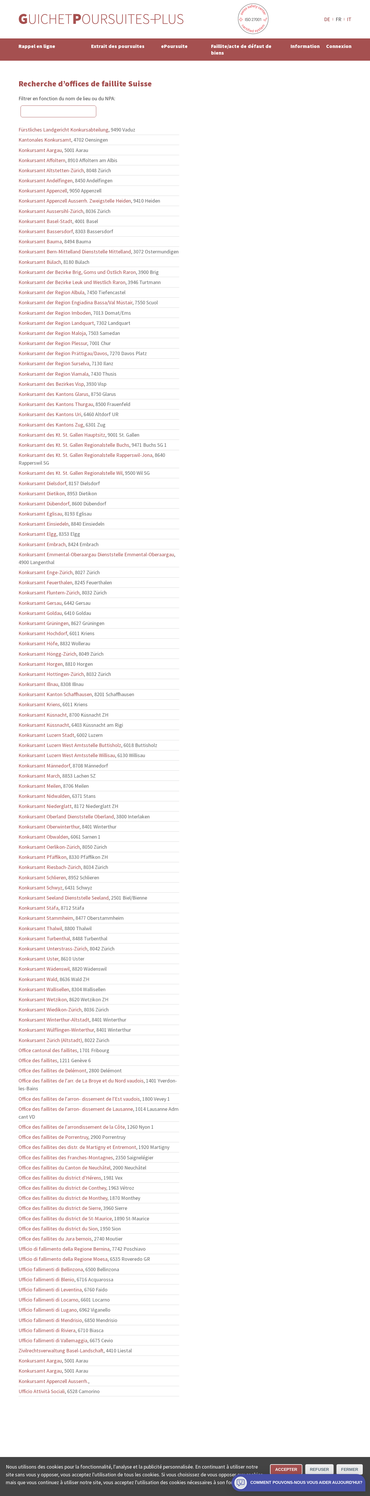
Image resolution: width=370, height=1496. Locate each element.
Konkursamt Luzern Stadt (46, 735)
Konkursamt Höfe (38, 643)
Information (305, 46)
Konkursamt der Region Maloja (52, 333)
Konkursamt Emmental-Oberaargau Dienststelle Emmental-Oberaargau (96, 554)
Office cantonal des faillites (47, 1050)
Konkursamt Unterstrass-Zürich (52, 948)
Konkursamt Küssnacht (43, 725)
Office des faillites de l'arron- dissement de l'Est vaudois (79, 1098)
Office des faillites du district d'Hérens (59, 1177)
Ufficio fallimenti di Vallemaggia (52, 1340)
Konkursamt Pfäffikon (42, 857)
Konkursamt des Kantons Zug (50, 424)
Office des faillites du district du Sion (58, 1228)
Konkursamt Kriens (39, 704)
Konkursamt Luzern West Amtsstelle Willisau (66, 755)
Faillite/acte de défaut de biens (241, 49)
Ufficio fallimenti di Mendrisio (50, 1320)
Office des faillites (37, 1060)
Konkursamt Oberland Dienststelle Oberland (66, 816)
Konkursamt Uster (38, 958)
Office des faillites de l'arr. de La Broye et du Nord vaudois (81, 1080)
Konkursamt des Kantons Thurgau (55, 404)
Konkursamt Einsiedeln (43, 523)
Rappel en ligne (36, 46)
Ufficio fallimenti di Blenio (46, 1279)
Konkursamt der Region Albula (51, 292)
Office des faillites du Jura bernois (55, 1238)
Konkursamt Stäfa (38, 907)
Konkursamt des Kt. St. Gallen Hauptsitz (61, 434)
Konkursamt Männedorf (44, 765)
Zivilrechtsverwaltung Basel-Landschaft (60, 1350)
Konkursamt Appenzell (42, 190)
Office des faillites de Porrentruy (53, 1137)
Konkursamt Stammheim (45, 918)
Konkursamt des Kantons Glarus (53, 394)
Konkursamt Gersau (40, 603)
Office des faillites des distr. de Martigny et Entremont (77, 1147)
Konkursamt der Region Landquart (56, 323)
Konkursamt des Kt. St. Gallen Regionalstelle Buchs (73, 445)
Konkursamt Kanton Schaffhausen (55, 694)
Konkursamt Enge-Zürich (45, 572)
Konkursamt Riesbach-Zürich (49, 867)
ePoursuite (174, 46)
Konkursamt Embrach (42, 544)
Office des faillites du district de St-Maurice (65, 1218)
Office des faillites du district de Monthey (62, 1198)
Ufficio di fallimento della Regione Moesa (63, 1259)
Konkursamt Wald (37, 979)
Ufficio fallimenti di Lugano (47, 1309)
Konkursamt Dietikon (41, 493)
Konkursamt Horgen (40, 664)
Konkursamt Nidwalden (44, 796)
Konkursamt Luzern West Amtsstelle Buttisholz (69, 745)
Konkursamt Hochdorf (42, 633)
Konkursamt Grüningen (43, 623)
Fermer (349, 1469)
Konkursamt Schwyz (40, 887)
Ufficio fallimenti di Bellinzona (50, 1269)
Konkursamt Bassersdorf (45, 231)
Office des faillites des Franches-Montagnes (65, 1157)
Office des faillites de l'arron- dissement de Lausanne (75, 1109)
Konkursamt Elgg (37, 534)
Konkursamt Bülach (39, 262)
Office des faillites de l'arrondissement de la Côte (71, 1127)
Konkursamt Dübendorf (43, 503)
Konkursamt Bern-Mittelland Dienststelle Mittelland (74, 251)
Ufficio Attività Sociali (41, 1391)
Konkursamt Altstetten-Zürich (51, 170)
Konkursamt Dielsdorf (42, 483)
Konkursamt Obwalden (43, 836)
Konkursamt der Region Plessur (52, 343)
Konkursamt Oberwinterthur (48, 826)
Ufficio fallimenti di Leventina (50, 1289)
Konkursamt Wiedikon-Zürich (50, 1009)
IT (349, 19)
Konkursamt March (39, 775)
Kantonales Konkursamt (44, 139)
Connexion (339, 46)
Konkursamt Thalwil (40, 928)
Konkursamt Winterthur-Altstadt (53, 1019)
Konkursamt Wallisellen (43, 989)
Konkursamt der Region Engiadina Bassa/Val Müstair (75, 302)
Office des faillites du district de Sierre (59, 1208)
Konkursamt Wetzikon (42, 999)
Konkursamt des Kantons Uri (49, 414)
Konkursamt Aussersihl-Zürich (50, 211)
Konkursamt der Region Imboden (54, 312)
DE (327, 19)
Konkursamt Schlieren (42, 877)
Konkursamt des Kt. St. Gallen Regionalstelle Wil (70, 473)
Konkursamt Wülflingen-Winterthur (56, 1029)
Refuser (319, 1469)
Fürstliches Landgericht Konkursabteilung (63, 129)
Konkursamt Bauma (40, 241)
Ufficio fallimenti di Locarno (48, 1299)
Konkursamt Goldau (40, 613)
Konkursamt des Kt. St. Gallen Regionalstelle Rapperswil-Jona (85, 455)
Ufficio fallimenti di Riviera (46, 1330)
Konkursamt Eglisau (40, 513)
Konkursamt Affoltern (41, 160)
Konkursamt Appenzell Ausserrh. (53, 1381)
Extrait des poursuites (118, 46)
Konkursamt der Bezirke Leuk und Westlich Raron (71, 282)
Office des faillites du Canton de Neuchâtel (64, 1167)
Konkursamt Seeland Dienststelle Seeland (63, 897)
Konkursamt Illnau (38, 684)
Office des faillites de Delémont (52, 1070)
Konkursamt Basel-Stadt (45, 221)
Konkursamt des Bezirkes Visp (51, 384)
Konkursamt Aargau (40, 150)
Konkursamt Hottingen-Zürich (51, 674)
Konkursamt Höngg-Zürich (47, 653)
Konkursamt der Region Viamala (53, 373)
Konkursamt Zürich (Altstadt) (50, 1040)
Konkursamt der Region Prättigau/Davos (62, 353)
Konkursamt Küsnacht (42, 714)
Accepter (286, 1469)
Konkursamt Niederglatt (45, 806)
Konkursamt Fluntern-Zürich (48, 592)
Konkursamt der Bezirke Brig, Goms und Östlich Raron (77, 272)
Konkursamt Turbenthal (44, 938)
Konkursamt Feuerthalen (45, 582)
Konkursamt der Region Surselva (53, 363)
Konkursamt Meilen (39, 786)
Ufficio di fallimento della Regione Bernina (64, 1248)
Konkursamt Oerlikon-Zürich (49, 847)
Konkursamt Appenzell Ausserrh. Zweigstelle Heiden (74, 200)
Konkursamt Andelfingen (45, 180)
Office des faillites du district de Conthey (62, 1187)
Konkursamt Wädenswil (44, 968)
